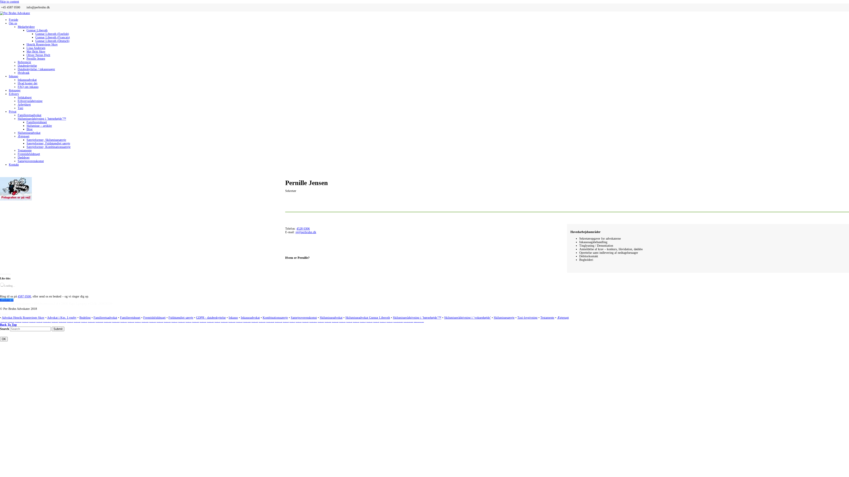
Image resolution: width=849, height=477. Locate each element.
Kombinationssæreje (275, 317)
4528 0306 (303, 228)
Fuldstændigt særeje (180, 317)
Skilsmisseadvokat (331, 317)
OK (4, 339)
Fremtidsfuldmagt (154, 317)
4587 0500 (24, 296)
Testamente (547, 317)
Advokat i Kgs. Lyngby (61, 317)
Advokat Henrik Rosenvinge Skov (23, 317)
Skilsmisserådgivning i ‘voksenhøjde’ (467, 317)
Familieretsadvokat (105, 317)
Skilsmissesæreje (504, 317)
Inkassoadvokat (250, 317)
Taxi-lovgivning (527, 317)
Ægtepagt (563, 317)
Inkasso (233, 317)
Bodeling (85, 317)
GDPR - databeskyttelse (211, 317)
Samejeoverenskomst (304, 317)
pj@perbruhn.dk (306, 232)
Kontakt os (6, 300)
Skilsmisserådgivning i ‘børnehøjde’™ (417, 317)
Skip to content (9, 1)
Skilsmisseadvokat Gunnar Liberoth (367, 317)
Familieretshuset (130, 317)
